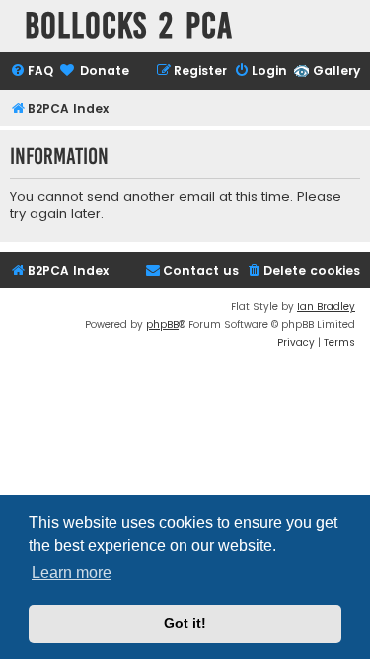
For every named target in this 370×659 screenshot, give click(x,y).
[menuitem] (31, 71)
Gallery (336, 70)
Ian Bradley (326, 306)
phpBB (162, 324)
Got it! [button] (185, 623)
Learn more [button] (71, 572)
